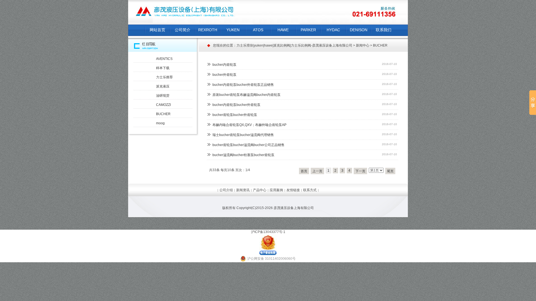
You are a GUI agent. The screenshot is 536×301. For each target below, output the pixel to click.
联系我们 (383, 30)
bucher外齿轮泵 (224, 75)
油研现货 (162, 96)
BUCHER (380, 45)
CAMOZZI (163, 105)
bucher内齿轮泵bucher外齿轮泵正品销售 (243, 85)
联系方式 (310, 190)
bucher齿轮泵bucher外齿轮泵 (234, 115)
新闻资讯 (243, 190)
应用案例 (276, 190)
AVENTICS (164, 59)
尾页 (390, 171)
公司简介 (182, 30)
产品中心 (259, 190)
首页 (304, 171)
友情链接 (293, 190)
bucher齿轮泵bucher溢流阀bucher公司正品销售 (248, 145)
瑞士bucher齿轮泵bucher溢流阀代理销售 (243, 135)
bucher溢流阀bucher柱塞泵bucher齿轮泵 (243, 155)
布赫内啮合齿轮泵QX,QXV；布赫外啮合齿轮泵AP (249, 125)
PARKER (308, 30)
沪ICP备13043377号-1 (268, 232)
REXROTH (207, 30)
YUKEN (233, 30)
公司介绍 (226, 190)
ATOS (258, 30)
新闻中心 (362, 45)
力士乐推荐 (164, 77)
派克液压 (162, 86)
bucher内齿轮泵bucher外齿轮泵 (236, 105)
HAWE (283, 30)
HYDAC (333, 30)
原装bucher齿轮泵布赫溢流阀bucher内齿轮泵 (246, 95)
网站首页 (157, 30)
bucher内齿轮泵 (224, 65)
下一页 (360, 171)
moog (160, 123)
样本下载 (162, 68)
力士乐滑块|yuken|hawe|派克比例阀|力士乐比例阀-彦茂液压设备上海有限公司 (294, 45)
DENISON (358, 30)
